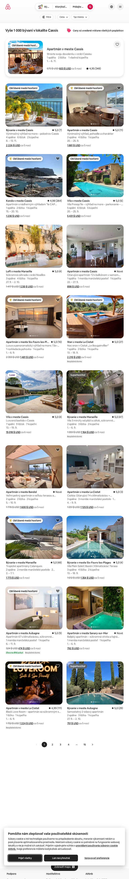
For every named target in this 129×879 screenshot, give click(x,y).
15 (84, 744)
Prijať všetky (25, 858)
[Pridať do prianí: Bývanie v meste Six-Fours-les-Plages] (119, 520)
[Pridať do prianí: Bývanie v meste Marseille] (119, 374)
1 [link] (44, 744)
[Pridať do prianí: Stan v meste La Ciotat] (119, 299)
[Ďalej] (92, 744)
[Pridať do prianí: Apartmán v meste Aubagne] (57, 591)
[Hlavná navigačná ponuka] (120, 6)
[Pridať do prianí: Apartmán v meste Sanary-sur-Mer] (119, 591)
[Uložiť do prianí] (117, 44)
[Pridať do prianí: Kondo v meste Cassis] (57, 158)
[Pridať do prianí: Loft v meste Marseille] (57, 229)
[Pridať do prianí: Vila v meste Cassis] (119, 158)
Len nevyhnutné (61, 858)
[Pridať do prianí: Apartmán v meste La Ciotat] (119, 449)
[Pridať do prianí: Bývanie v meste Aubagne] (119, 666)
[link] (37, 744)
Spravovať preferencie (96, 858)
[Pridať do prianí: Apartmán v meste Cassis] (119, 88)
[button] (65, 68)
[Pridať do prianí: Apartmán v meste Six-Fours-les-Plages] (57, 299)
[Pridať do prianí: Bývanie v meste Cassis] (57, 88)
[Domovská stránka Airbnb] (7, 7)
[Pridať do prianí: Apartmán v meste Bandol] (57, 449)
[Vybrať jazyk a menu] (111, 6)
